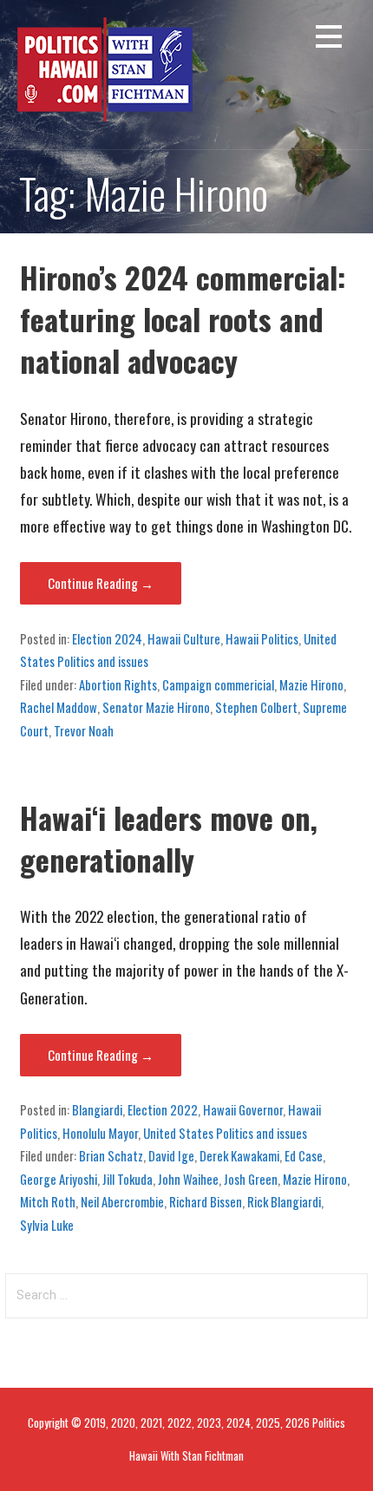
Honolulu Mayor (100, 1132)
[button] (329, 39)
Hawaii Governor (243, 1109)
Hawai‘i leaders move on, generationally (168, 838)
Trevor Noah (84, 730)
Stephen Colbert (256, 706)
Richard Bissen (205, 1201)
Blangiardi (97, 1109)
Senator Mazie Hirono (156, 706)
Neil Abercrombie (122, 1201)
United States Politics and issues (225, 1132)
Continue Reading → (101, 582)
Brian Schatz (111, 1155)
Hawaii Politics (262, 638)
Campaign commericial (218, 684)
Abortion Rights (118, 684)
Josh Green (251, 1178)
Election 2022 (163, 1109)
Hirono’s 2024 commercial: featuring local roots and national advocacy (183, 319)
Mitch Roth (47, 1201)
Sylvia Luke (47, 1224)
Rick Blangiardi (284, 1201)
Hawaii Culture (183, 638)
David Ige (171, 1155)
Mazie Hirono (311, 684)
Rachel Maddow (58, 706)
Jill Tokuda (127, 1178)
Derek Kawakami (239, 1155)
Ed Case (304, 1155)
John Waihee (188, 1178)
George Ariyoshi (58, 1178)
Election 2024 (107, 638)
